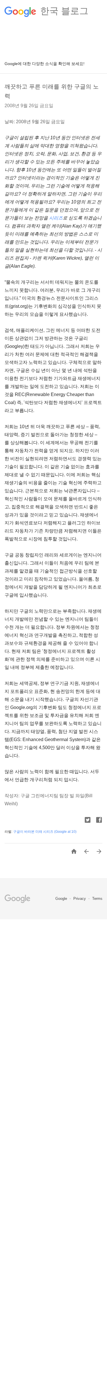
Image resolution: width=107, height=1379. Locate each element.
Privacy (80, 898)
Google (61, 898)
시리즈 (56, 218)
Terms (97, 898)
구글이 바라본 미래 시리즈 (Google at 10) (44, 832)
